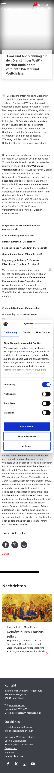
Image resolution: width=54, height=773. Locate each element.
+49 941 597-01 (17, 705)
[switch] (46, 394)
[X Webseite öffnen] (16, 763)
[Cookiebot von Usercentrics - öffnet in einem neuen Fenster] (37, 324)
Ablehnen (27, 446)
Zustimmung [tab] (10, 332)
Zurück (5, 554)
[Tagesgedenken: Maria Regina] (27, 608)
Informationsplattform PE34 (18, 730)
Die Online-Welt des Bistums (19, 737)
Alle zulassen (27, 426)
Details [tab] (26, 332)
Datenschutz (10, 748)
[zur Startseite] (42, 5)
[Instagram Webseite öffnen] (24, 763)
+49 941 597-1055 (18, 709)
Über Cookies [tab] (43, 332)
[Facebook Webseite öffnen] (7, 763)
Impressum (10, 752)
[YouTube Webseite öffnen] (32, 763)
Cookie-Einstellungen (15, 740)
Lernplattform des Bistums (18, 727)
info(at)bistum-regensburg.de (26, 712)
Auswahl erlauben (27, 436)
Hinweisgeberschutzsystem (18, 744)
